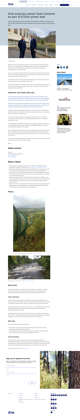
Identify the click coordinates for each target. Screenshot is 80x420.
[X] (58, 67)
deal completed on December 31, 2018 (37, 167)
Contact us (10, 393)
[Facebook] (61, 67)
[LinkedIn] (64, 67)
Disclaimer (20, 397)
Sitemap (36, 393)
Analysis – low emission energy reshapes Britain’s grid (64, 89)
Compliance (21, 395)
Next (32, 383)
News (58, 86)
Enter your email (10, 365)
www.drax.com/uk (25, 348)
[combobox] (21, 373)
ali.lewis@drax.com (13, 155)
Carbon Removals (64, 4)
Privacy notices (21, 402)
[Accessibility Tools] (23, 1)
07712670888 (12, 157)
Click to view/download (37, 253)
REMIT (36, 395)
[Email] (67, 67)
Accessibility (21, 393)
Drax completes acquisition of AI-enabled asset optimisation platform (64, 109)
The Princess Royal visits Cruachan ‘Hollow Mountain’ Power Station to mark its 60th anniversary (64, 130)
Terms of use (37, 397)
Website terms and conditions (40, 399)
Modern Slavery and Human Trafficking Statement (26, 400)
